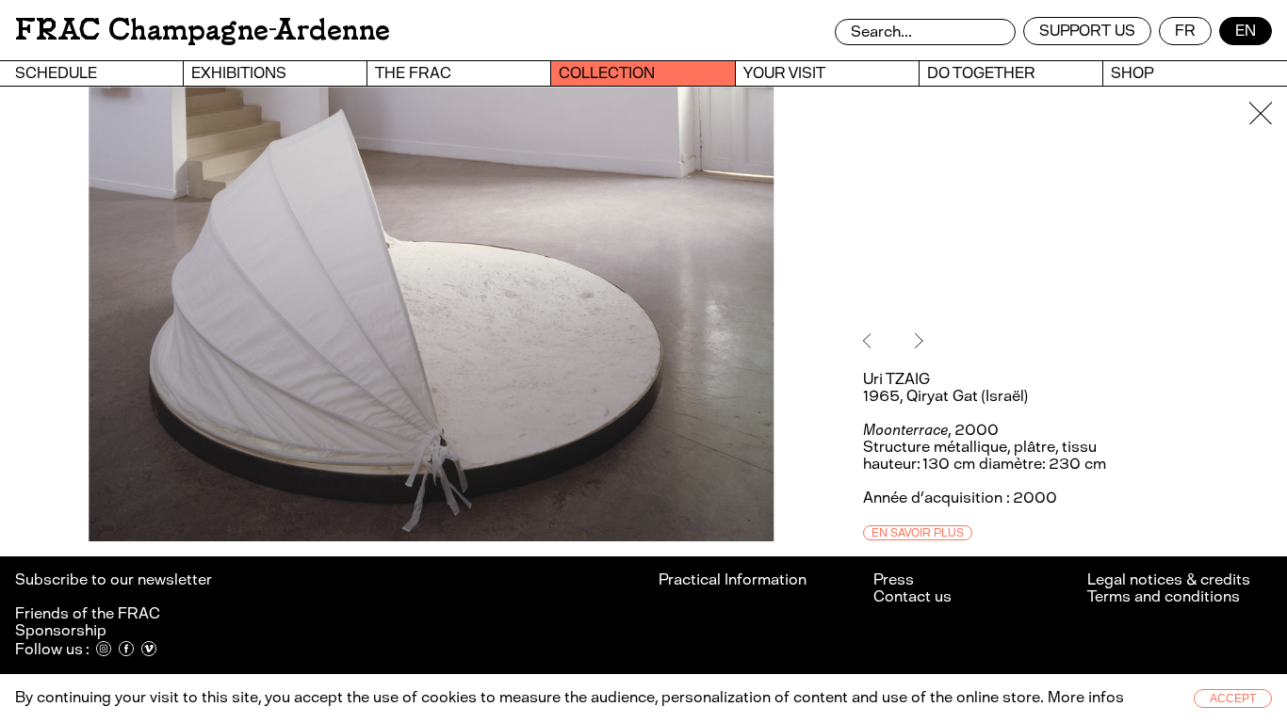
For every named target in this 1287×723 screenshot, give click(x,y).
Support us (1087, 31)
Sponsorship (60, 630)
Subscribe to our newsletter (115, 579)
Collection (607, 73)
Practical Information (732, 579)
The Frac (413, 73)
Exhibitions (238, 73)
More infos (1086, 697)
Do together (981, 73)
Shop (1132, 73)
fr (1185, 31)
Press (893, 579)
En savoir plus (918, 532)
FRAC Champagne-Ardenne (202, 29)
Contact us (912, 596)
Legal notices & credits (1168, 579)
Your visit (784, 73)
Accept (1233, 698)
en (1245, 31)
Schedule (56, 73)
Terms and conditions (1163, 596)
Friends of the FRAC (87, 613)
